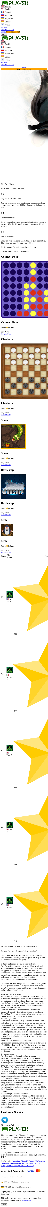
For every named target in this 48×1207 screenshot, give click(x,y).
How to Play (6, 334)
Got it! (4, 1205)
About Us (24, 1161)
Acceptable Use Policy (10, 1166)
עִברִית (7, 25)
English (7, 9)
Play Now (5, 332)
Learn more (26, 1200)
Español (7, 22)
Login (3, 32)
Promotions (16, 1161)
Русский (8, 15)
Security (25, 1163)
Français (7, 12)
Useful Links (6, 1161)
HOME (4, 27)
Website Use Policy (26, 1166)
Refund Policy (15, 1163)
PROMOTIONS (7, 30)
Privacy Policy (34, 1163)
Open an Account (13, 32)
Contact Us (33, 1161)
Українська (9, 19)
